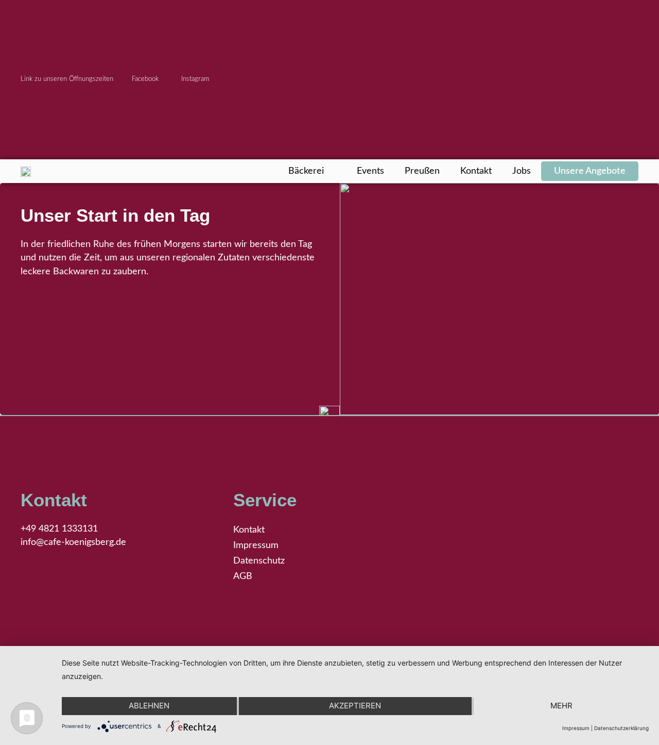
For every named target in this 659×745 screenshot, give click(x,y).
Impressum (256, 545)
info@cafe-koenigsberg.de (73, 542)
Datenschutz (259, 560)
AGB (242, 576)
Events (370, 171)
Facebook (145, 79)
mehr (561, 705)
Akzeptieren (355, 705)
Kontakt (476, 171)
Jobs (521, 171)
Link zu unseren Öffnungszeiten (67, 79)
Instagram (194, 79)
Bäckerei (306, 171)
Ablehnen (149, 705)
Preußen (422, 171)
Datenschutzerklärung (621, 728)
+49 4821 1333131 (59, 528)
